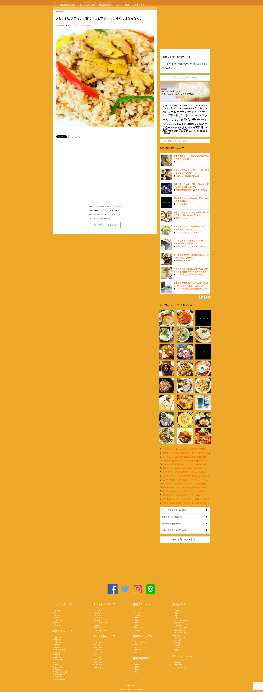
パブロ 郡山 (98, 657)
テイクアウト (194, 111)
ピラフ (70, 25)
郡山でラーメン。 (143, 604)
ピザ (171, 120)
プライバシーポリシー (131, 685)
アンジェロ (138, 649)
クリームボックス (87, 5)
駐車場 (167, 133)
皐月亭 (137, 618)
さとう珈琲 (98, 647)
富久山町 (191, 128)
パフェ (206, 289)
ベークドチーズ (182, 246)
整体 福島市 (178, 662)
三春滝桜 (57, 640)
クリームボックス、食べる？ (174, 510)
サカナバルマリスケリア (101, 630)
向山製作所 (98, 615)
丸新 (176, 615)
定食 (184, 127)
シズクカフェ (98, 610)
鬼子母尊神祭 (58, 674)
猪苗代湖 (57, 645)
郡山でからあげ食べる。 (172, 523)
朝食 (181, 261)
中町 (184, 124)
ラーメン (179, 162)
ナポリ (137, 652)
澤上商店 (198, 275)
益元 (176, 613)
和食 (196, 124)
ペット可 (178, 120)
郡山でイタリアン (143, 636)
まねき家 (177, 642)
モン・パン (58, 613)
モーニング (98, 659)
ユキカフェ (98, 645)
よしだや (177, 647)
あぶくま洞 (58, 637)
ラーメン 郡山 (123, 5)
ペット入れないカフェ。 (106, 636)
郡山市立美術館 (192, 289)
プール (178, 204)
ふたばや (57, 625)
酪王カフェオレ (106, 5)
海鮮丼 (170, 131)
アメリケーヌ (181, 232)
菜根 (176, 130)
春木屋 (137, 625)
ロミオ (56, 622)
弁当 (205, 128)
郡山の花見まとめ (60, 679)
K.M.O (131, 689)
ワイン (189, 232)
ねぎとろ (179, 176)
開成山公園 (58, 657)
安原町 (200, 289)
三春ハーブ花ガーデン (61, 642)
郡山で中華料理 (141, 658)
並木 (179, 124)
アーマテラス (183, 106)
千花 (178, 261)
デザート (173, 115)
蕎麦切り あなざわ (180, 630)
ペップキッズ (58, 677)
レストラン (83, 25)
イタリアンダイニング (205, 232)
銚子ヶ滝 (57, 652)
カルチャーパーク (60, 662)
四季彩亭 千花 (179, 622)
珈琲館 (97, 625)
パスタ (203, 115)
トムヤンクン (181, 275)
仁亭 (176, 610)
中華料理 (190, 124)
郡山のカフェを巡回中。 (172, 517)
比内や (177, 618)
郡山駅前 (184, 130)
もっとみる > (204, 297)
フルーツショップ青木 (181, 627)
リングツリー (98, 649)
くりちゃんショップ (180, 667)
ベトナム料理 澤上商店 (181, 620)
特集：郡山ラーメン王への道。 (175, 530)
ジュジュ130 (181, 289)
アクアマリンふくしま (61, 672)
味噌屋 (137, 622)
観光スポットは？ (62, 631)
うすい (165, 105)
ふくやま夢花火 (59, 667)
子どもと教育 (138, 5)
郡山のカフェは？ (68, 5)
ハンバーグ (194, 115)
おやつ (171, 106)
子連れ (171, 127)
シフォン (191, 246)
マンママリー (138, 647)
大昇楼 (137, 664)
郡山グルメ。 (180, 604)
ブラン (97, 654)
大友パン (57, 618)
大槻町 (201, 124)
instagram (60, 25)
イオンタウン (194, 106)
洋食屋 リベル (179, 645)
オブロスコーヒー (100, 667)
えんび (137, 669)
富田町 (89, 25)
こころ (137, 610)
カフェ (167, 108)
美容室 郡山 (178, 664)
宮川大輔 (179, 190)
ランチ (189, 119)
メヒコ (75, 25)
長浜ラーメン (138, 627)
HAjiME (137, 630)
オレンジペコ (98, 618)
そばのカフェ (98, 620)
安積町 (178, 127)
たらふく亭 (178, 640)
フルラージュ (98, 664)
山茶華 (137, 667)
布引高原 (57, 647)
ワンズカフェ (98, 613)
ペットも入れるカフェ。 (106, 604)
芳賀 (185, 261)
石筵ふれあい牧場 (60, 649)
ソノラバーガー (99, 652)
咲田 (193, 176)
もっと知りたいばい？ (185, 539)
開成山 (202, 131)
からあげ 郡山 (179, 625)
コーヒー (173, 111)
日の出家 (137, 615)
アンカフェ (98, 627)
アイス (190, 218)
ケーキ (198, 108)
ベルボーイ (58, 615)
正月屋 (137, 620)
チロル (56, 610)
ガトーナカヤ (58, 620)
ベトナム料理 (207, 275)
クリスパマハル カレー (181, 632)
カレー (173, 108)
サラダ (183, 111)
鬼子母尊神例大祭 (204, 190)
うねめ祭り (58, 669)
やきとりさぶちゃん (180, 637)
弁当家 (177, 635)
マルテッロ (138, 645)
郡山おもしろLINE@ (104, 225)
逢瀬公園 (57, 654)
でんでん (137, 613)
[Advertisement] (105, 174)
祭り (195, 190)
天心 (136, 672)
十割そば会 (187, 176)
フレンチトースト (201, 246)
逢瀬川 (56, 664)
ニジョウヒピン (99, 642)
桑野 (165, 130)
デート (183, 115)
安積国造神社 (188, 190)
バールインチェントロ (101, 622)
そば (176, 106)
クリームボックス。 (64, 604)
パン (165, 120)
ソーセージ (191, 275)
